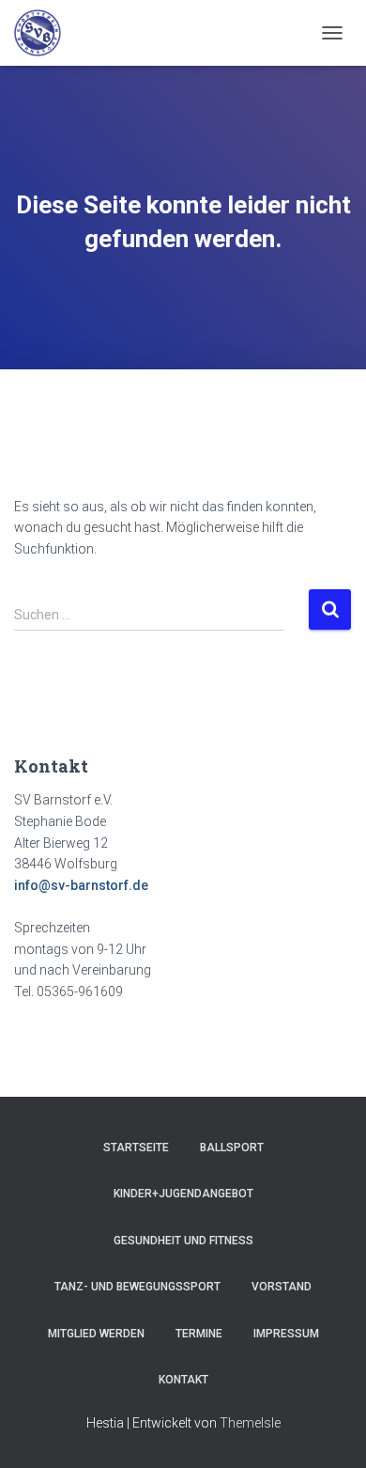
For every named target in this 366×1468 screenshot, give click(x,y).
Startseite (136, 1147)
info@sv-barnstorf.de (81, 885)
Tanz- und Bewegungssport (137, 1286)
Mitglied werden (96, 1333)
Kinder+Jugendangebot (183, 1193)
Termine (198, 1333)
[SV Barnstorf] (44, 32)
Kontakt (183, 1379)
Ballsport (232, 1147)
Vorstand (282, 1286)
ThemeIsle (250, 1422)
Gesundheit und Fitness (183, 1240)
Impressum (286, 1333)
